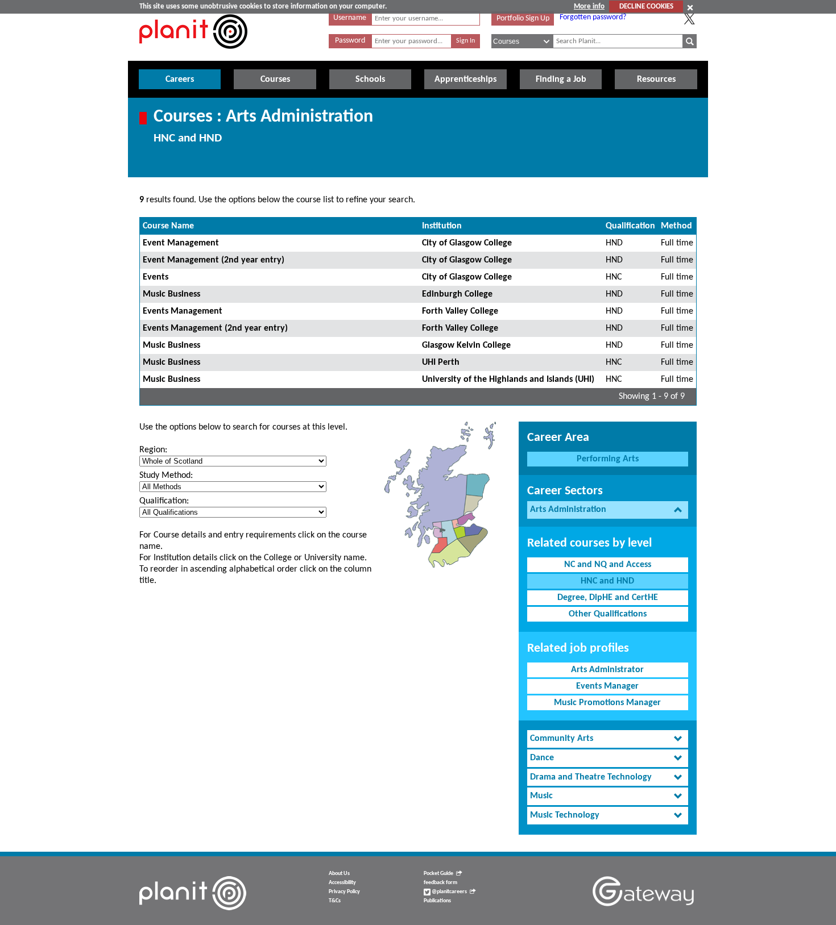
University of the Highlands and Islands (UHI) (508, 379)
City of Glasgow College (467, 243)
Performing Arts (608, 459)
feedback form (440, 882)
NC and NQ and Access (607, 564)
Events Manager (607, 686)
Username (349, 18)
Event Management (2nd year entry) (213, 260)
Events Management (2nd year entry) (215, 328)
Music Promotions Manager (607, 702)
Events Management (182, 311)
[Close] (690, 7)
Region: (153, 450)
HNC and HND (607, 581)
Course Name (168, 226)
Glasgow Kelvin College (466, 345)
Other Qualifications (608, 614)
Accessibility (342, 882)
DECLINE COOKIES (646, 6)
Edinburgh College (457, 294)
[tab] (607, 510)
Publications (437, 900)
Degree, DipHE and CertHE (607, 597)
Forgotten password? (593, 17)
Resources (656, 79)
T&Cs (335, 900)
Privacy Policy (344, 891)
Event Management (181, 243)
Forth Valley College (460, 311)
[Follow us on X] (689, 18)
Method (676, 226)
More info (589, 6)
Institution (442, 226)
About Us (339, 873)
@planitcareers (449, 891)
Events (155, 277)
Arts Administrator (607, 669)
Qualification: (164, 501)
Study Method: (166, 475)
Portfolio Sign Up (522, 18)
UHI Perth (441, 362)
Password (350, 40)
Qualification (630, 226)
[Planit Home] (193, 55)
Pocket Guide (438, 873)
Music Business (171, 294)
